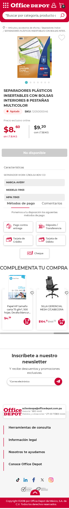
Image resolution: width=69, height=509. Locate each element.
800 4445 (37, 411)
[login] (53, 5)
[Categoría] (6, 5)
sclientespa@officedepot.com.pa (42, 408)
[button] (26, 82)
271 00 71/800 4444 (55, 414)
